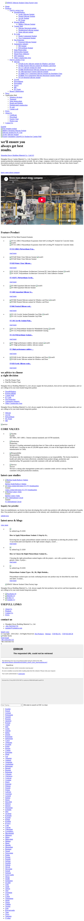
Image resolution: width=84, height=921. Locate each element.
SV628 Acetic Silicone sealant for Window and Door (36, 64)
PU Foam (21, 20)
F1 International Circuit (13, 502)
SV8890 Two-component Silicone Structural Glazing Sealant (39, 75)
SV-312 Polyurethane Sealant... (21, 335)
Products (8, 8)
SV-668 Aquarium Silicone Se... (21, 292)
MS (15, 87)
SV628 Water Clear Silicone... (21, 263)
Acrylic (16, 79)
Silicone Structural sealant (27, 28)
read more (13, 253)
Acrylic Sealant (23, 18)
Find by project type (17, 10)
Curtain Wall (18, 26)
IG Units (17, 34)
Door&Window (19, 12)
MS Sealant (22, 46)
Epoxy (16, 85)
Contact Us (9, 123)
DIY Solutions (19, 56)
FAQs (7, 111)
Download (13, 117)
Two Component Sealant (27, 38)
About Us (8, 113)
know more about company (10, 172)
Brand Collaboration (17, 91)
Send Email (5, 638)
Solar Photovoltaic (20, 50)
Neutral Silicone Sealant (26, 16)
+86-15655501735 (11, 626)
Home (7, 6)
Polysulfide (18, 83)
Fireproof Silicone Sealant (27, 42)
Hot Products (39, 634)
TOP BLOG (56, 634)
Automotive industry (21, 44)
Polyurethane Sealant (25, 48)
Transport (13, 99)
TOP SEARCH (67, 634)
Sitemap (48, 634)
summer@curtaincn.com (13, 628)
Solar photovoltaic (16, 101)
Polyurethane (18, 81)
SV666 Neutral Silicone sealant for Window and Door (37, 66)
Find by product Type (17, 60)
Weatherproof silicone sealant (28, 30)
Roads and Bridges (16, 103)
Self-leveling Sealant (21, 52)
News (7, 93)
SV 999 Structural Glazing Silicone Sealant (33, 71)
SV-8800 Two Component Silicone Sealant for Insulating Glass (40, 73)
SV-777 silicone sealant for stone (29, 68)
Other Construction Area (22, 58)
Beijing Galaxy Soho (12, 496)
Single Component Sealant (27, 36)
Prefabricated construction (19, 105)
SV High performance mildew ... (21, 349)
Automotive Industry (12, 401)
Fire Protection (19, 40)
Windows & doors (16, 97)
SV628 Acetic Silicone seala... (20, 363)
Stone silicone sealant (25, 32)
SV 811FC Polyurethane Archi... (22, 278)
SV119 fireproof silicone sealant (29, 77)
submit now (5, 516)
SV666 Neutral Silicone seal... (20, 306)
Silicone (17, 62)
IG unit (12, 107)
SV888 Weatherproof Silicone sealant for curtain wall (36, 70)
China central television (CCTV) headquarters (21, 490)
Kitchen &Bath (19, 22)
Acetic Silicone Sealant (26, 14)
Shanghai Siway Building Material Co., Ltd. (17, 155)
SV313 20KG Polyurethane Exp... (22, 249)
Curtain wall (14, 109)
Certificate (13, 115)
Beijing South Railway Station (15, 484)
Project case (14, 121)
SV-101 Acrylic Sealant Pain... (21, 321)
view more (4, 525)
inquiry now (5, 632)
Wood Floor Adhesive (21, 54)
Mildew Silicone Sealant (26, 24)
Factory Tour (14, 119)
